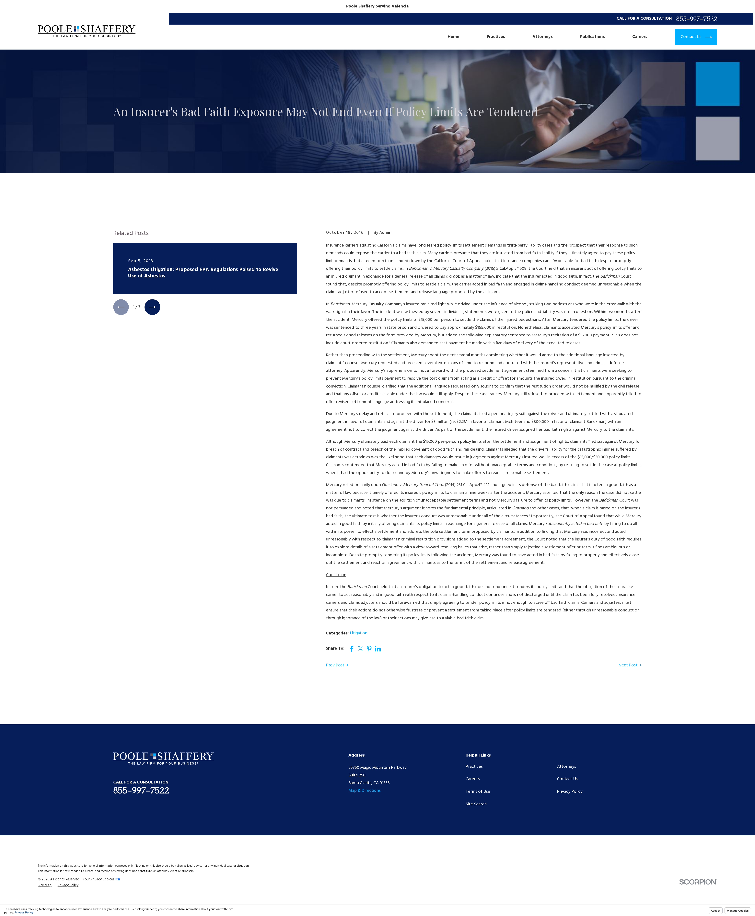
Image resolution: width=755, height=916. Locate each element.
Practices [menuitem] (496, 37)
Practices (474, 766)
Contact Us (567, 779)
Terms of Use (478, 791)
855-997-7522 (696, 19)
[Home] (86, 31)
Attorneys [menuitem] (542, 37)
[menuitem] (45, 885)
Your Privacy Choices (99, 879)
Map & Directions (364, 790)
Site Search (476, 804)
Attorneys (566, 766)
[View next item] (152, 307)
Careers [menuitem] (639, 37)
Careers (473, 779)
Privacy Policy (570, 791)
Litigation (358, 633)
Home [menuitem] (453, 37)
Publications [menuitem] (592, 37)
